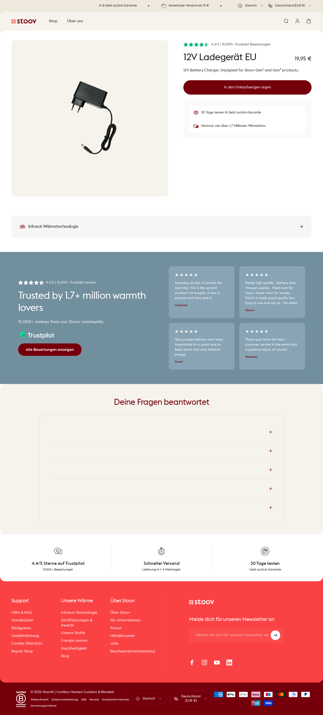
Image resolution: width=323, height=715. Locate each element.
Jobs (114, 643)
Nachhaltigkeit (74, 648)
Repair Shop (22, 651)
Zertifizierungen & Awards (77, 622)
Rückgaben (21, 628)
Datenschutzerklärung (64, 699)
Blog (65, 656)
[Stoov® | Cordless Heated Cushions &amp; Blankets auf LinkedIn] (229, 662)
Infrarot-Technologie (79, 612)
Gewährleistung (25, 636)
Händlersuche (122, 636)
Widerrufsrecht (40, 699)
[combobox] (251, 5)
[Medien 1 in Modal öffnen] (89, 118)
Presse (115, 628)
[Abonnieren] (275, 635)
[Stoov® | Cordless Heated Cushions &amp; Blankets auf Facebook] (192, 662)
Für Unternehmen (125, 620)
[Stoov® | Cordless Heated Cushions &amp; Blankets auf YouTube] (217, 662)
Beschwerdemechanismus (132, 651)
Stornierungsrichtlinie (43, 705)
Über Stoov (120, 612)
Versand (94, 699)
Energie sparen (74, 640)
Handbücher (22, 620)
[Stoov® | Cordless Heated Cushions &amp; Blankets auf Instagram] (204, 662)
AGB (83, 699)
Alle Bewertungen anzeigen (50, 350)
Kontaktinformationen (115, 699)
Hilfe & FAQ (21, 612)
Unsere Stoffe (73, 633)
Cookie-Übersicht (27, 643)
